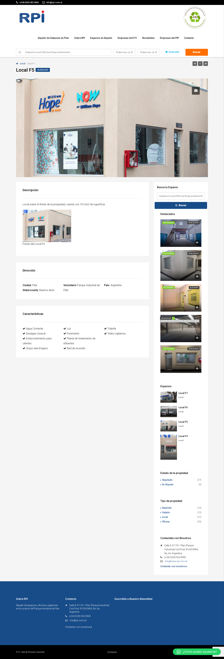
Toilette (112, 328)
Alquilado (167, 480)
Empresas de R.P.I (127, 38)
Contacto (189, 38)
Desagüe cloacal (35, 333)
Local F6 (183, 407)
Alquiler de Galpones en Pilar (53, 38)
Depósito (167, 507)
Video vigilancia (116, 333)
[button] (197, 651)
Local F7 (183, 393)
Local (22, 63)
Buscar (197, 52)
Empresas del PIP (169, 38)
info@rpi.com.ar (78, 620)
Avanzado (174, 52)
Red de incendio (76, 348)
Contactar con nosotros (173, 566)
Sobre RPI (79, 38)
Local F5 (183, 422)
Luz (69, 328)
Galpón (166, 512)
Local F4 (183, 436)
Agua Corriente (34, 328)
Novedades (148, 38)
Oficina (166, 521)
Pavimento (73, 333)
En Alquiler (168, 484)
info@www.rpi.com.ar (176, 561)
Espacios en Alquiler (101, 38)
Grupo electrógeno (37, 348)
